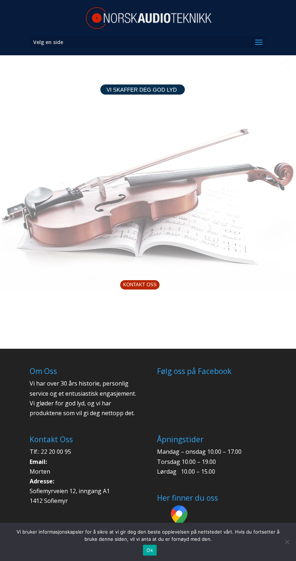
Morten (40, 471)
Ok (150, 550)
